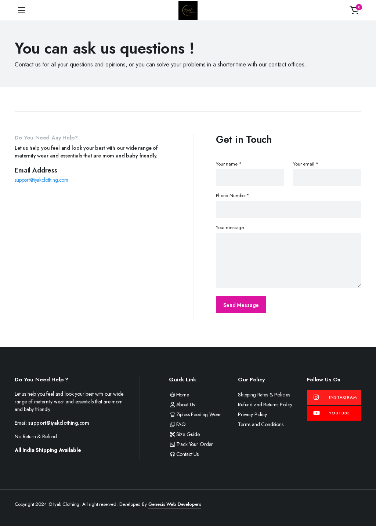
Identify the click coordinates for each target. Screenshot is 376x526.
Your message (230, 227)
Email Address (36, 170)
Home (182, 394)
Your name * (229, 163)
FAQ (181, 424)
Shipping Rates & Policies (264, 394)
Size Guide (188, 434)
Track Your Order (194, 444)
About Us (185, 404)
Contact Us (187, 454)
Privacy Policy (252, 414)
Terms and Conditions (260, 424)
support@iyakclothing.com (41, 180)
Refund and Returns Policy (265, 404)
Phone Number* (232, 195)
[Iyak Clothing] (188, 10)
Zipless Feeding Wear (198, 414)
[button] (354, 10)
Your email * (305, 163)
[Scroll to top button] (364, 493)
